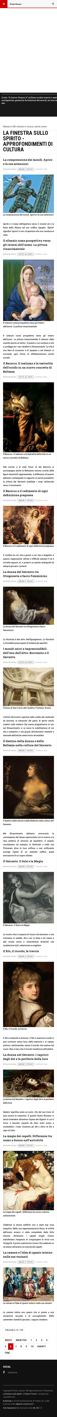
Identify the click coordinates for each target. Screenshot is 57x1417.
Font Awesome (9, 1408)
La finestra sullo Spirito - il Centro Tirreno (20, 1394)
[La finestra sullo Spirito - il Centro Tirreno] (15, 4)
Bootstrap (7, 1401)
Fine (7, 1352)
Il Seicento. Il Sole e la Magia (23, 861)
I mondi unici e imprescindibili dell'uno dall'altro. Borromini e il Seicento (26, 653)
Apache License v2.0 (25, 1404)
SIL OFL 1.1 (37, 1408)
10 (32, 1346)
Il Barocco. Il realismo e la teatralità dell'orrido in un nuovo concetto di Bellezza (28, 367)
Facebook (12, 1373)
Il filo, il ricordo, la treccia (21, 951)
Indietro (21, 1340)
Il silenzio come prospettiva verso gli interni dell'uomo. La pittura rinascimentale (27, 245)
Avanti (41, 1346)
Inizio (8, 1340)
